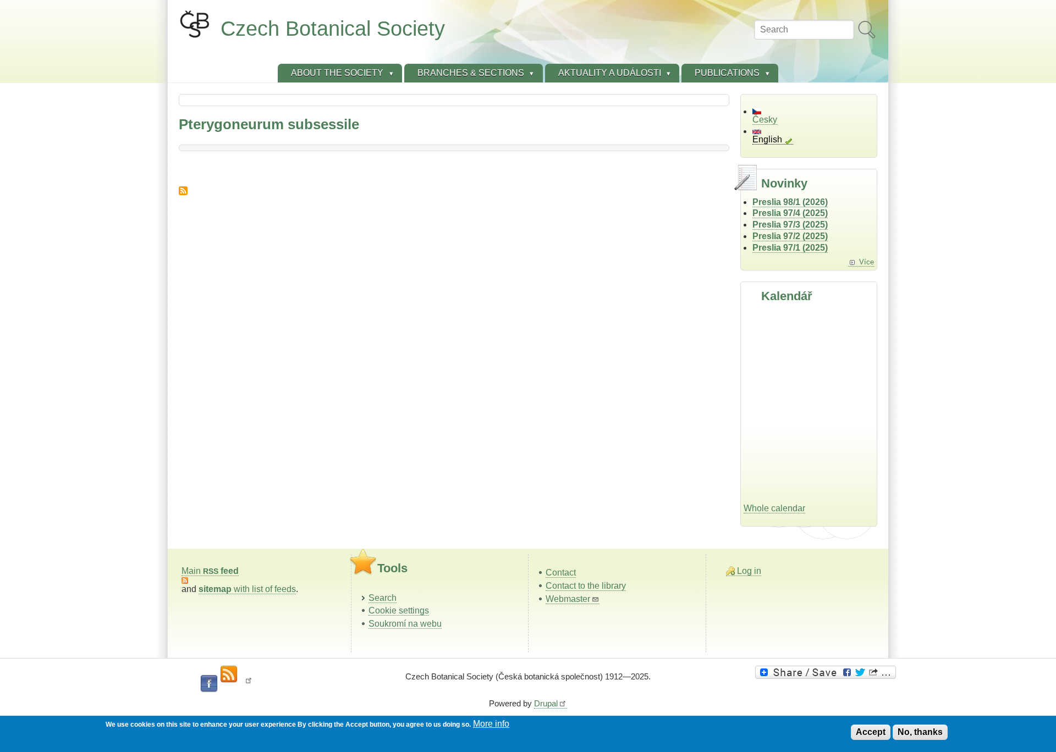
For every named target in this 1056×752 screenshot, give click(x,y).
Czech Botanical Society (333, 28)
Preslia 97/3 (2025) (790, 224)
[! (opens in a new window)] (248, 684)
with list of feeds (247, 589)
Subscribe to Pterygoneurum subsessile (183, 190)
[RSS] (229, 674)
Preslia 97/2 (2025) (790, 236)
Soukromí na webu (405, 623)
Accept (871, 732)
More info (491, 723)
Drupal (546, 703)
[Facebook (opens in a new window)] (209, 684)
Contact (561, 572)
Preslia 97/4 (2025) (790, 213)
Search (383, 597)
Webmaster (568, 599)
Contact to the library (586, 585)
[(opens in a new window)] (827, 672)
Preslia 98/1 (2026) (790, 202)
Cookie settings (399, 610)
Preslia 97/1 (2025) (790, 247)
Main (210, 571)
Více (866, 262)
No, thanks (920, 732)
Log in (749, 571)
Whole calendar (774, 508)
